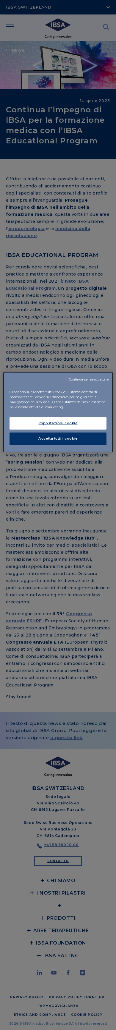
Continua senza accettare (89, 379)
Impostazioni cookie (58, 423)
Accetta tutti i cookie (58, 438)
